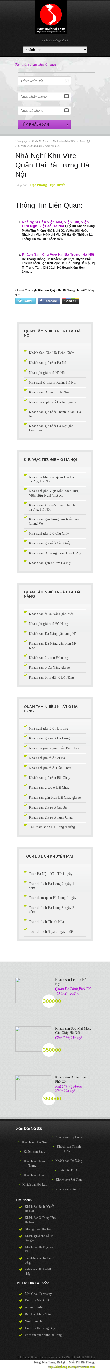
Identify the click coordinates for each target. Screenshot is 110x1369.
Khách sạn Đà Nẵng (66, 1161)
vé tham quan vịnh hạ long (43, 1335)
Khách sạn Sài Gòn (67, 1180)
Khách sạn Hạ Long (66, 1137)
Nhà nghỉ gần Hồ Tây (38, 1229)
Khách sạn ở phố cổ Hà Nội (49, 392)
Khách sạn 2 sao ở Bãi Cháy (49, 788)
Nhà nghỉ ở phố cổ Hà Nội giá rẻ (52, 402)
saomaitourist (34, 1307)
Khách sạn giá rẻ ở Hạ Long (49, 738)
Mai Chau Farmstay (38, 1294)
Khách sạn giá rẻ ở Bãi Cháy (49, 778)
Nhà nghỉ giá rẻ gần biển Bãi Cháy (54, 748)
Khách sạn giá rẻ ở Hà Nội (48, 363)
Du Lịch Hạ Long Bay (40, 1328)
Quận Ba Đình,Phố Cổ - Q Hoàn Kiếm (73, 991)
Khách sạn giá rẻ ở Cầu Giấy (49, 543)
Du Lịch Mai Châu (38, 1300)
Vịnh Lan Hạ (33, 1321)
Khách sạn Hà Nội (32, 1142)
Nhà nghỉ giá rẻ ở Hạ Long (48, 728)
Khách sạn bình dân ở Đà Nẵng (51, 677)
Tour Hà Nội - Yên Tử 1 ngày (50, 874)
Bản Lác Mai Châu (38, 1314)
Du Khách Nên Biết (64, 142)
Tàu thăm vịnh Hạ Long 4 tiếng (52, 827)
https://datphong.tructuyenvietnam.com (71, 1366)
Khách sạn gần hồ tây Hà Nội (50, 563)
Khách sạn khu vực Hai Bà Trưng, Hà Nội (58, 254)
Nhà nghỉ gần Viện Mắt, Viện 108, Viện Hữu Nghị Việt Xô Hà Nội (55, 224)
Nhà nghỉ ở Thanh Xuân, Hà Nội (52, 382)
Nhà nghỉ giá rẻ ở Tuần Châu (50, 768)
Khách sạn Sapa (32, 1151)
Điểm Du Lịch (40, 142)
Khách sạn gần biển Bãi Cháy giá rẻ (55, 798)
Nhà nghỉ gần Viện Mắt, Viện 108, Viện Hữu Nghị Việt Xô (54, 493)
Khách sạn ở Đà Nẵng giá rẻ (49, 667)
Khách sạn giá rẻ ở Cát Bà (48, 807)
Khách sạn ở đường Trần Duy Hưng (55, 553)
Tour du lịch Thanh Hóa (46, 922)
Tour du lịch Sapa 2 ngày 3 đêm (52, 932)
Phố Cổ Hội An (67, 1170)
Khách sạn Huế (32, 1175)
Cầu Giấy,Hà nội (68, 1038)
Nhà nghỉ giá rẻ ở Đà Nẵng (48, 624)
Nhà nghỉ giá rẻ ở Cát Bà (47, 758)
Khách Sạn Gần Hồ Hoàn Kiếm (51, 353)
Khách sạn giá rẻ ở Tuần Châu (51, 817)
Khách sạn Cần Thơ (66, 1189)
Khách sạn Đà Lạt (32, 1184)
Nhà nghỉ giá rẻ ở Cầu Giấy (49, 533)
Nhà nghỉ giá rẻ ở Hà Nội (47, 373)
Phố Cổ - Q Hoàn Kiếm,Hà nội (68, 1089)
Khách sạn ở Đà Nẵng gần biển (51, 614)
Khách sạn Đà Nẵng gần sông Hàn (53, 634)
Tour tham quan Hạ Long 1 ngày (52, 898)
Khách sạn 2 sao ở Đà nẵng (48, 658)
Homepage (21, 142)
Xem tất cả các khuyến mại (35, 65)
